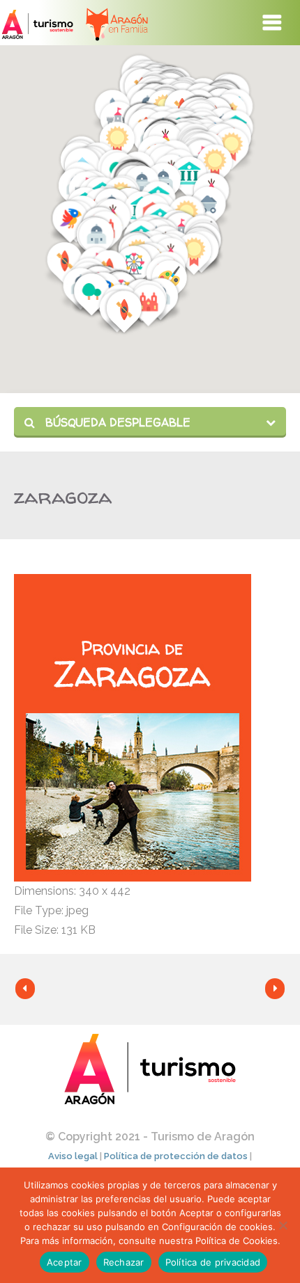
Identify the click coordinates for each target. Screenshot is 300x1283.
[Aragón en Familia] (116, 22)
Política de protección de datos (176, 1156)
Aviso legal (73, 1156)
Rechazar (123, 1262)
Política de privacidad (213, 1262)
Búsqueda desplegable (116, 422)
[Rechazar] (283, 1225)
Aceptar (64, 1262)
